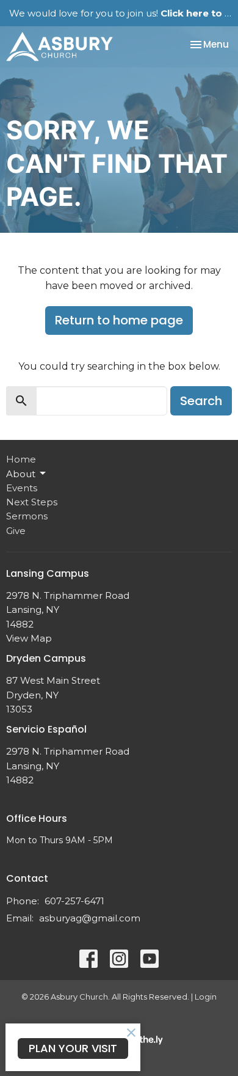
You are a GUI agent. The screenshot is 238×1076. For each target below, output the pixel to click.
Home (21, 459)
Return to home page (119, 320)
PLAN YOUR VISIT (73, 1048)
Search (201, 400)
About (20, 474)
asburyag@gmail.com (89, 918)
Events (21, 488)
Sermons (27, 516)
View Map (29, 638)
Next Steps (31, 502)
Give (16, 530)
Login (206, 996)
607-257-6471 (74, 901)
